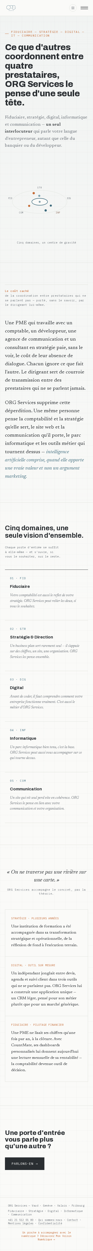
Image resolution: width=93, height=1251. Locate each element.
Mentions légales (20, 1223)
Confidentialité (50, 1223)
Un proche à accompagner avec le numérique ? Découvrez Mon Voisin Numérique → (46, 1236)
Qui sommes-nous (50, 1220)
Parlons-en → (25, 1164)
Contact (72, 1220)
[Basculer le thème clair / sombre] (73, 8)
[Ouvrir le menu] (84, 8)
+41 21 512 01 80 (20, 1220)
